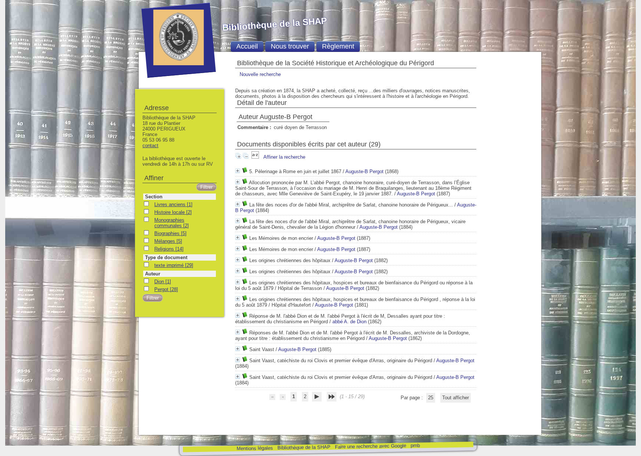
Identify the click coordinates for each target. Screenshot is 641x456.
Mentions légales (254, 448)
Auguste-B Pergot (364, 171)
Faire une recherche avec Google (370, 446)
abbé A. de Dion (349, 321)
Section (153, 196)
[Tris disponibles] (256, 157)
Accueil (247, 46)
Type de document (166, 257)
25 (430, 397)
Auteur (152, 274)
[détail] (237, 170)
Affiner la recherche (284, 157)
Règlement (338, 46)
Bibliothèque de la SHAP (303, 447)
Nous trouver (290, 46)
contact (150, 145)
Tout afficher (455, 397)
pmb (415, 445)
